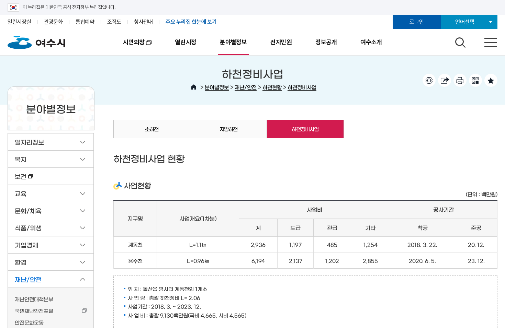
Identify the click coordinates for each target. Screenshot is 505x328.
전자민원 (281, 42)
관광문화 (53, 22)
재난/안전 (246, 87)
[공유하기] (444, 80)
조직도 (114, 22)
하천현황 (272, 87)
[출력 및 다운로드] (460, 80)
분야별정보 (233, 42)
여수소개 (371, 42)
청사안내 (143, 22)
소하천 (151, 128)
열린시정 (186, 42)
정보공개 (326, 42)
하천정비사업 (302, 87)
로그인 (416, 22)
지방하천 (228, 128)
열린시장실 (19, 22)
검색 (459, 41)
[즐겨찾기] (490, 80)
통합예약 (85, 22)
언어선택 (464, 22)
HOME (194, 87)
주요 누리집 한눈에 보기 (191, 22)
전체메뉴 (484, 41)
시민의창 (128, 46)
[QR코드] (475, 80)
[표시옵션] (429, 80)
